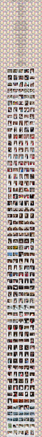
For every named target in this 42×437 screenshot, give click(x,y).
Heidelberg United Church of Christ (21, 3)
